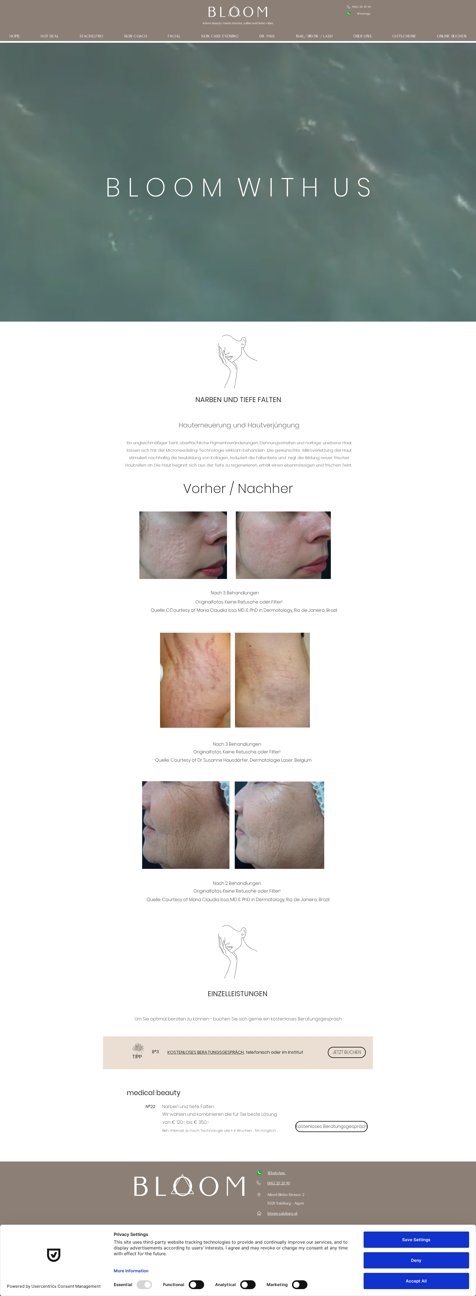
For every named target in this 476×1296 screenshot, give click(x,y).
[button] (91, 36)
